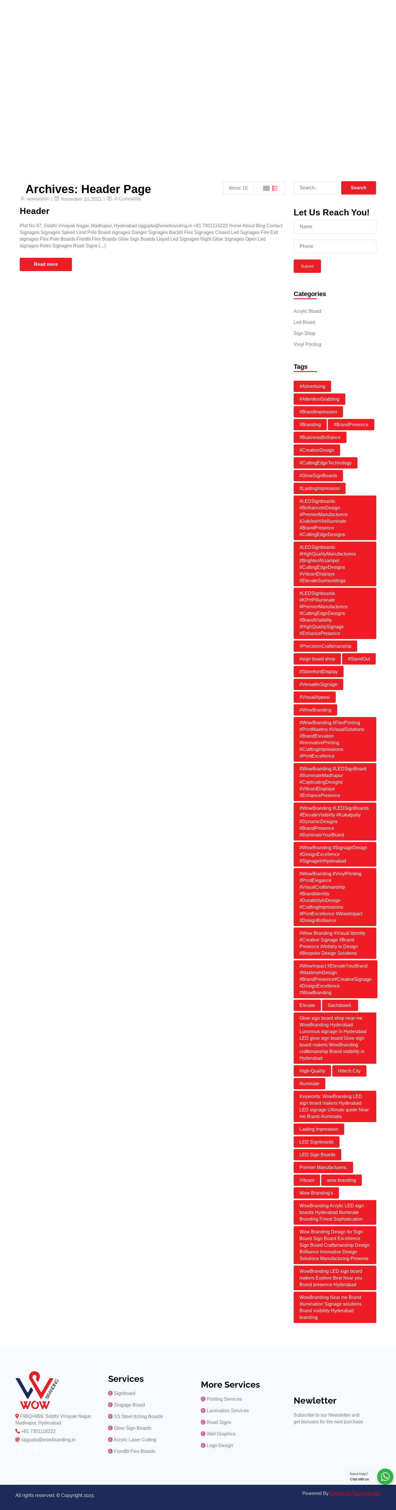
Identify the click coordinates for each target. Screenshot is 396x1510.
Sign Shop (304, 333)
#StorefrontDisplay (318, 671)
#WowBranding (315, 709)
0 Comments (128, 198)
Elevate (307, 1005)
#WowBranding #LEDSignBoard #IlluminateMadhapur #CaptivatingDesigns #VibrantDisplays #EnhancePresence (332, 782)
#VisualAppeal (314, 697)
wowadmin (38, 198)
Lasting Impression (318, 1129)
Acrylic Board (307, 311)
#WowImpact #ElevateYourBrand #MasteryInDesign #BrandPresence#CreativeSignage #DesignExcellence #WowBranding (335, 979)
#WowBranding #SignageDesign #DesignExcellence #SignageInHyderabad (333, 854)
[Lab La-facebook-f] (19, 1450)
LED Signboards (316, 1141)
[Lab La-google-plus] (68, 1450)
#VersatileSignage (318, 684)
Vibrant (306, 1180)
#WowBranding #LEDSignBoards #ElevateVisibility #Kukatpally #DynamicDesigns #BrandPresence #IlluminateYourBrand (334, 821)
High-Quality (312, 1070)
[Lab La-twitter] (35, 1450)
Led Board (304, 322)
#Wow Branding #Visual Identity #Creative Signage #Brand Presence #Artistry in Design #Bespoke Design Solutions (332, 943)
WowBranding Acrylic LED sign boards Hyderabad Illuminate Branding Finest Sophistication (331, 1212)
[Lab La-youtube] (51, 1450)
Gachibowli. (340, 1005)
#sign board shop (317, 658)
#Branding (310, 424)
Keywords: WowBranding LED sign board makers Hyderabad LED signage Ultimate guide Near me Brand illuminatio (334, 1106)
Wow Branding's (316, 1192)
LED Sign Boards (317, 1154)
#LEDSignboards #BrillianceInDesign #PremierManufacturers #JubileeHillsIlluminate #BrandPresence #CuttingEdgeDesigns (323, 518)
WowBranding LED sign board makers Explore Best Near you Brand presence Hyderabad (330, 1278)
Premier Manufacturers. (323, 1167)
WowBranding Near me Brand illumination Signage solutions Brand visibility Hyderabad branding (330, 1307)
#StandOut (359, 658)
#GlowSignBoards (318, 475)
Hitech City (349, 1070)
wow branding (341, 1180)
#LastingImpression (319, 488)
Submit (307, 266)
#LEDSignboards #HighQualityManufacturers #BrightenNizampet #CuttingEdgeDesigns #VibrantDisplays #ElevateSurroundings (327, 564)
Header (35, 211)
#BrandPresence (351, 424)
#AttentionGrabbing (319, 399)
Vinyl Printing (307, 344)
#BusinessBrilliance (320, 437)
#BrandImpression (318, 411)
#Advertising (312, 386)
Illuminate (309, 1083)
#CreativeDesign (316, 450)
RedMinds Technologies (355, 1493)
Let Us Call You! (41, 107)
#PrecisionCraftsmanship (325, 646)
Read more (46, 264)
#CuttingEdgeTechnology (325, 462)
